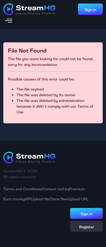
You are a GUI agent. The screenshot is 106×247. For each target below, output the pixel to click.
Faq (65, 188)
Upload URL (78, 198)
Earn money (14, 198)
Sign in (90, 9)
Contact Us (52, 188)
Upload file (40, 198)
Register (86, 226)
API (28, 198)
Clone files (58, 198)
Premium (77, 188)
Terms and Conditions (22, 188)
